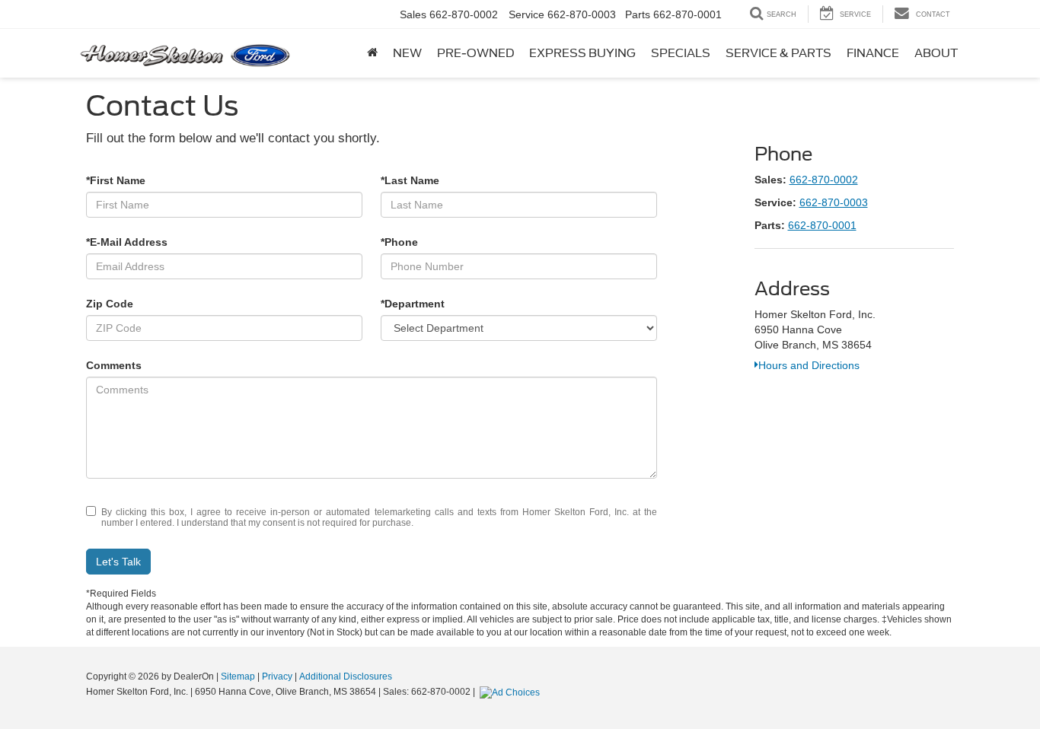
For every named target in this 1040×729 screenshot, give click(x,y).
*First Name (115, 180)
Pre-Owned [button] (475, 53)
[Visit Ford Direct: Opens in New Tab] (512, 691)
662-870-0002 (824, 179)
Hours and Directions (809, 365)
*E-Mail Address (126, 242)
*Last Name (410, 180)
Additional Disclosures (345, 676)
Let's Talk (118, 562)
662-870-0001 (822, 225)
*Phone (399, 242)
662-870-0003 (833, 202)
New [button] (407, 53)
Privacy (277, 676)
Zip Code (109, 304)
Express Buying (582, 53)
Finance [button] (873, 53)
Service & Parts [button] (778, 53)
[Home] (372, 53)
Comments (114, 365)
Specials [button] (680, 53)
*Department (413, 304)
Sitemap (238, 676)
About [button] (936, 53)
